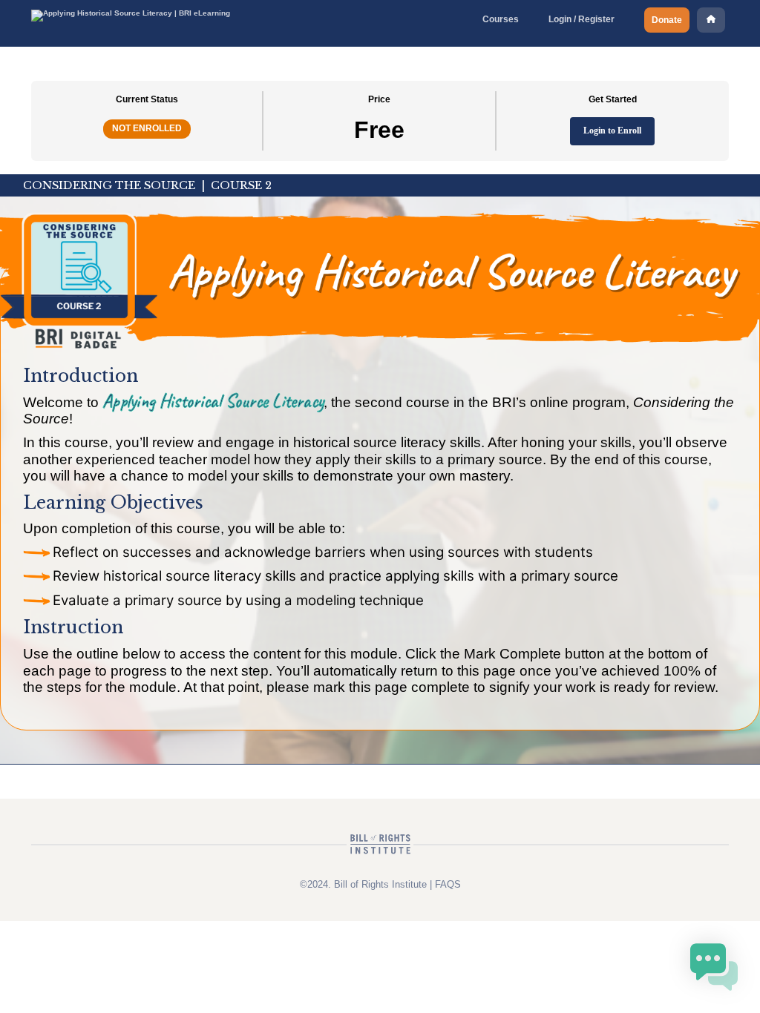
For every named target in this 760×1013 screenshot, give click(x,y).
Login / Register (581, 19)
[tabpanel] (380, 469)
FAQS (448, 884)
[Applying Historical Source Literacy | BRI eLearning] (130, 13)
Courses (500, 19)
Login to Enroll (612, 130)
